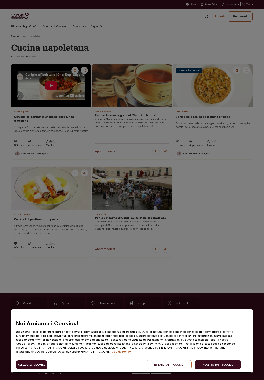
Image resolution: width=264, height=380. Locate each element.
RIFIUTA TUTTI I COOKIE (168, 364)
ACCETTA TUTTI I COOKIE (218, 364)
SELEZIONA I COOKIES (31, 364)
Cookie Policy (121, 351)
